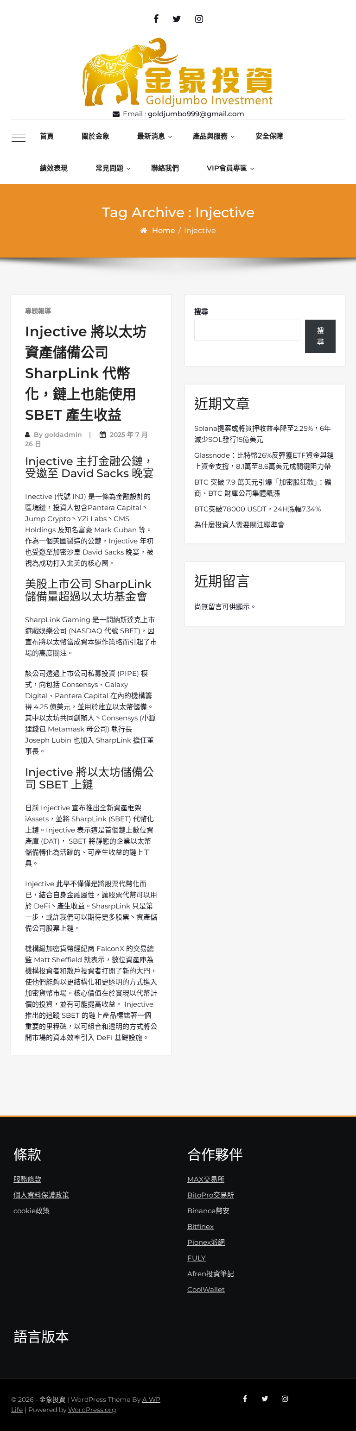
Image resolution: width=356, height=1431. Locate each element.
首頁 (47, 136)
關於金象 (95, 136)
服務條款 (27, 1179)
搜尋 (201, 311)
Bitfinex (200, 1226)
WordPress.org (92, 1410)
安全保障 (269, 136)
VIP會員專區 (227, 168)
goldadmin (63, 434)
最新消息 (151, 136)
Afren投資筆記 (210, 1273)
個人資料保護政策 (41, 1195)
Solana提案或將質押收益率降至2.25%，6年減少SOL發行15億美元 (262, 434)
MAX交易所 (205, 1179)
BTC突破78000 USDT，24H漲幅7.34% (257, 508)
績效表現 (54, 168)
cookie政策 (31, 1210)
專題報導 (38, 311)
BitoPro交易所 (210, 1195)
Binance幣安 (208, 1210)
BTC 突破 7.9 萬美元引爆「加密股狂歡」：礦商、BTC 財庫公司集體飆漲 (262, 488)
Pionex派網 (206, 1242)
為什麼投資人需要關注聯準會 (239, 524)
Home (163, 230)
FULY (196, 1258)
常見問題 (109, 168)
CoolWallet (206, 1289)
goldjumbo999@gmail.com (196, 113)
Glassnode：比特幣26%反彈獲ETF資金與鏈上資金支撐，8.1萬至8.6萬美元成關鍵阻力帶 (264, 461)
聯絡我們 (165, 168)
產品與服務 (210, 136)
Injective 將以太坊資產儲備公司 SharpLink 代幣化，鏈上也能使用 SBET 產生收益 (85, 373)
